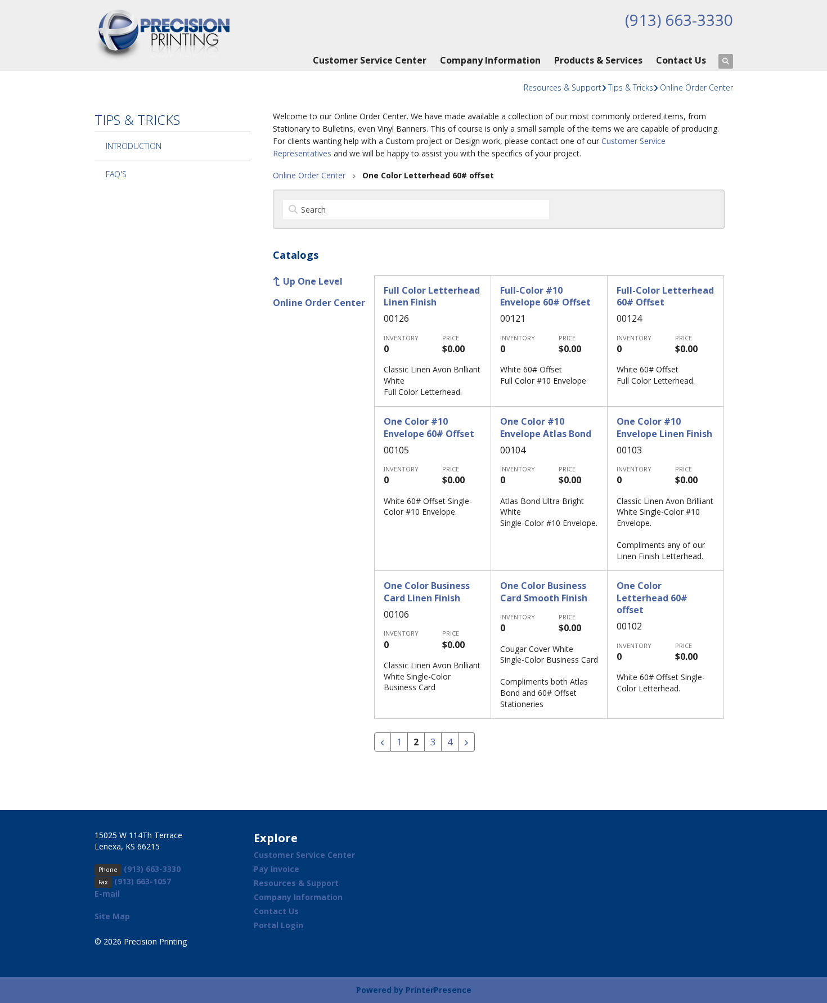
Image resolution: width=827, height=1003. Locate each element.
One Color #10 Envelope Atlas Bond (545, 427)
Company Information (490, 60)
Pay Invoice (276, 868)
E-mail (107, 893)
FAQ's (116, 174)
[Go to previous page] (382, 742)
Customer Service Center (369, 60)
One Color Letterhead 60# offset (652, 597)
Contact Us (681, 60)
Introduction (133, 146)
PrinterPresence (438, 989)
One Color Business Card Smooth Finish (543, 591)
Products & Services (598, 60)
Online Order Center (696, 87)
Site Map (112, 916)
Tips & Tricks (630, 87)
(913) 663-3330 (679, 19)
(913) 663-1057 (142, 881)
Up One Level (313, 281)
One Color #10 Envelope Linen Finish (664, 427)
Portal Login (278, 925)
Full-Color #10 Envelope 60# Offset (545, 296)
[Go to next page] (466, 742)
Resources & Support (562, 87)
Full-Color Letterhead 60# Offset (665, 296)
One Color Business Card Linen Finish (427, 591)
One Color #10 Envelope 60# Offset (429, 427)
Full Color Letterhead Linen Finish (432, 296)
